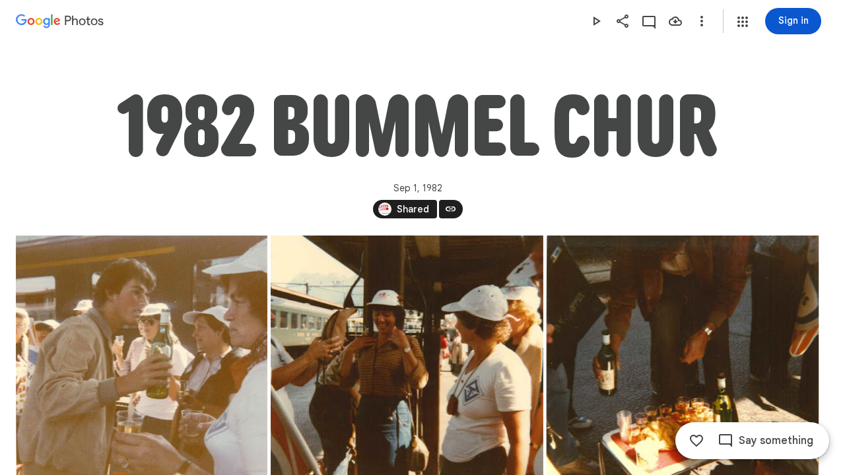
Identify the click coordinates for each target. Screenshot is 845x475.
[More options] (702, 21)
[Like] (696, 441)
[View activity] (649, 21)
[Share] (622, 21)
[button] (742, 22)
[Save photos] (675, 21)
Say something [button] (776, 440)
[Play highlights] (596, 21)
